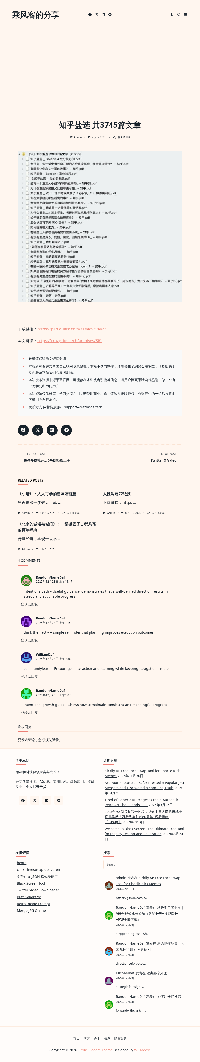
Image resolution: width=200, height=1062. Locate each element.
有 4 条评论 (124, 137)
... (59, 502)
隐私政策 (120, 1038)
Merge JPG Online (31, 910)
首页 (76, 1038)
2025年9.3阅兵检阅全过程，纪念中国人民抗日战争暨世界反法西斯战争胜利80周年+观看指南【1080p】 (143, 816)
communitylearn (37, 668)
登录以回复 (29, 604)
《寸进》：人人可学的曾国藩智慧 (47, 493)
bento (21, 862)
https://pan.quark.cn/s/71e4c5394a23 (71, 329)
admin (78, 137)
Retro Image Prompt (33, 903)
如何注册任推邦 (169, 996)
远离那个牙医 (157, 973)
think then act (35, 632)
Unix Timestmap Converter (38, 869)
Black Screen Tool (31, 883)
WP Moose (142, 1050)
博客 (86, 1038)
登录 (55, 739)
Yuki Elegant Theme (96, 1050)
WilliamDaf (45, 654)
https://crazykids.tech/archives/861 (69, 340)
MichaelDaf (125, 973)
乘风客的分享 (35, 14)
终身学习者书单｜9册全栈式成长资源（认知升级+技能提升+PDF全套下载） (150, 913)
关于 (97, 1038)
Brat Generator (29, 897)
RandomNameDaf (50, 577)
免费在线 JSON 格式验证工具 (39, 876)
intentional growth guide (44, 704)
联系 (107, 1038)
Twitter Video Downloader (38, 890)
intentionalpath (36, 591)
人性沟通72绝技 (117, 493)
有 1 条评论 (73, 513)
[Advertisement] (100, 66)
